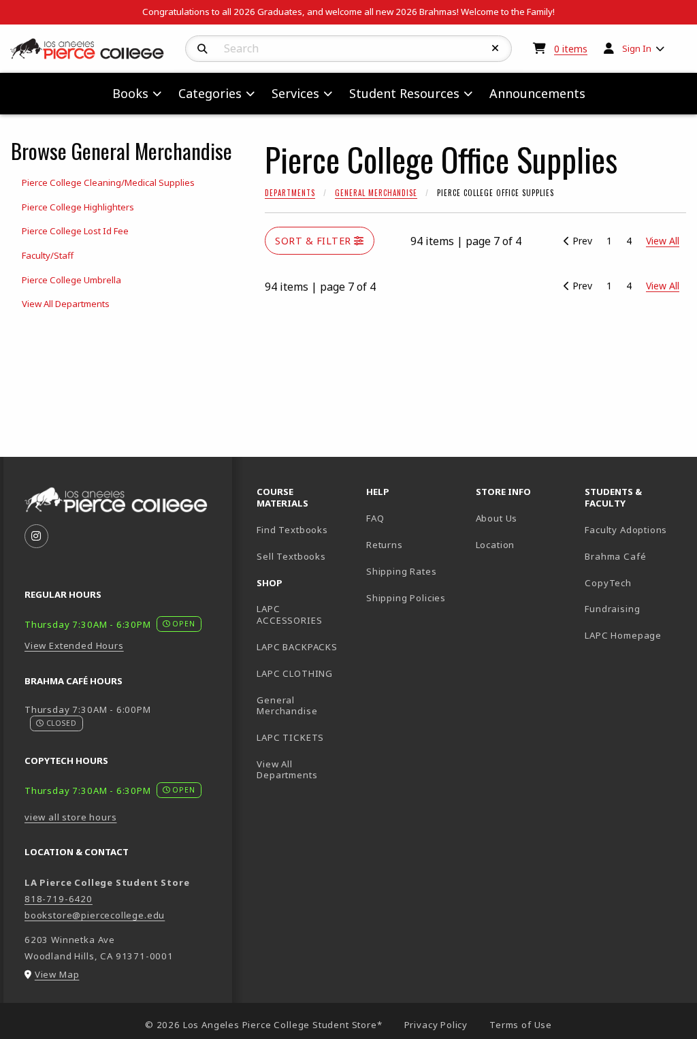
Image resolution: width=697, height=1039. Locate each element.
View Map (57, 974)
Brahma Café (615, 556)
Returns (384, 545)
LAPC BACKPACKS (297, 647)
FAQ (375, 518)
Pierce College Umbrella (71, 280)
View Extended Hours (74, 645)
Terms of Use (520, 1025)
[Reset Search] (495, 48)
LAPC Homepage (634, 634)
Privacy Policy (436, 1025)
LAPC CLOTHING (295, 673)
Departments (290, 192)
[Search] (202, 49)
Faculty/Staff (48, 255)
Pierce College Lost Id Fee (75, 231)
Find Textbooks (292, 530)
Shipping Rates (401, 571)
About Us (497, 518)
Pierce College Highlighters (78, 207)
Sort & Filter (314, 240)
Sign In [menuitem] (636, 48)
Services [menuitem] (295, 93)
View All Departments (66, 304)
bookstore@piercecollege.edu (95, 915)
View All (662, 285)
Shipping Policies (406, 598)
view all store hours (71, 817)
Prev (581, 240)
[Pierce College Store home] (87, 47)
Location (495, 545)
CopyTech (608, 583)
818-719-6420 (59, 899)
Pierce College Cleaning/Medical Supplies (108, 182)
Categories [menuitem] (210, 93)
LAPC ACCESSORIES (289, 614)
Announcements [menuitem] (537, 93)
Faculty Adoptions (626, 530)
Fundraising (612, 609)
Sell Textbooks (291, 556)
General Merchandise (376, 192)
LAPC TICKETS (290, 737)
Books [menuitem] (130, 93)
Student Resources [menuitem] (404, 93)
